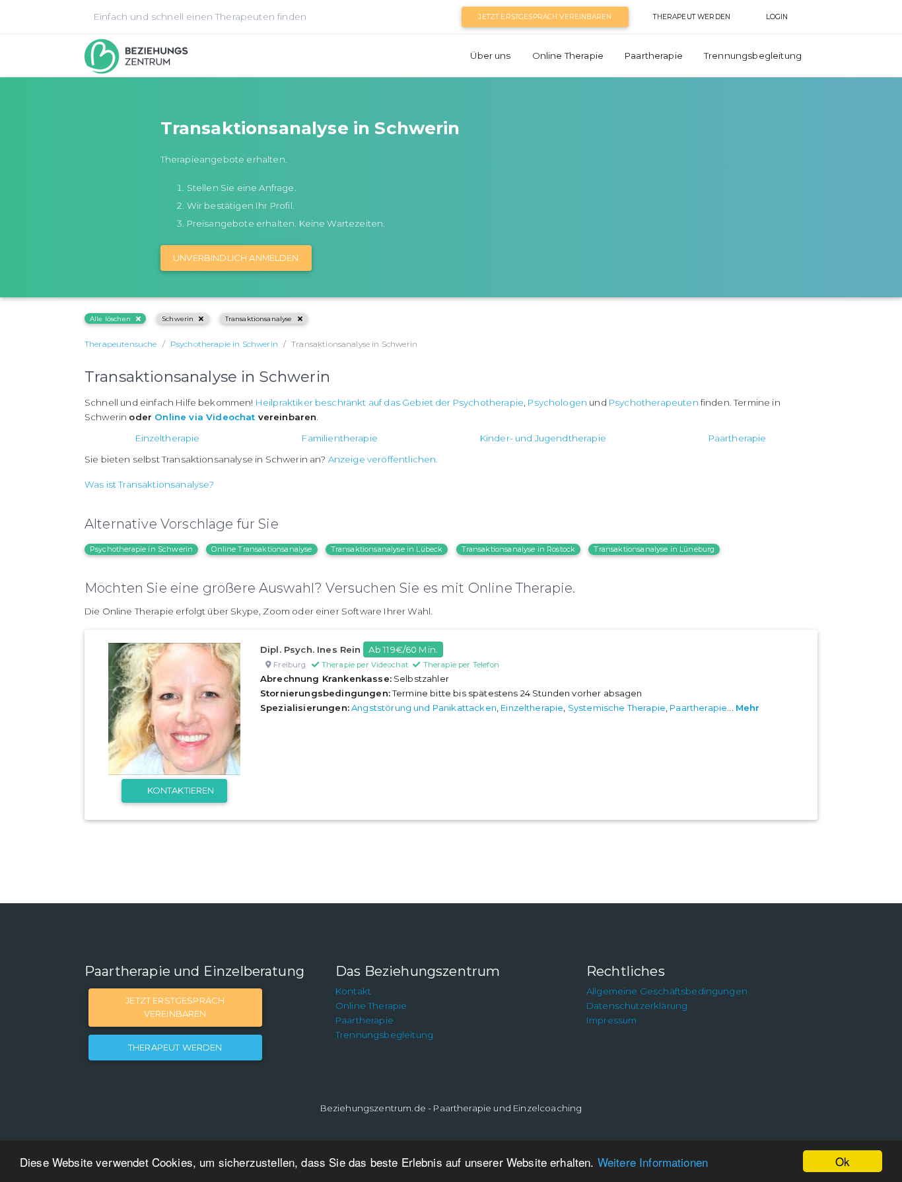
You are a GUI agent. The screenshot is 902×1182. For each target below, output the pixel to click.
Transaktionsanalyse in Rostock (519, 549)
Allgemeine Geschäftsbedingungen (666, 991)
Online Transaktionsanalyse (261, 549)
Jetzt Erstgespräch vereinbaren (544, 17)
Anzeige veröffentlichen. (383, 459)
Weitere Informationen (653, 1162)
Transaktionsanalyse (259, 318)
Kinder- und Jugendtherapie (543, 438)
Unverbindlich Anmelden (236, 257)
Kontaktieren (181, 790)
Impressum (611, 1020)
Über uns (490, 55)
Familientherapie (340, 438)
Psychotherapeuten (654, 402)
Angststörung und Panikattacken (424, 707)
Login (777, 17)
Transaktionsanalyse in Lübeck (387, 549)
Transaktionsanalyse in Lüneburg (654, 549)
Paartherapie (654, 55)
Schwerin (177, 318)
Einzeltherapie (167, 438)
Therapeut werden (691, 17)
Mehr (748, 707)
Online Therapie (568, 55)
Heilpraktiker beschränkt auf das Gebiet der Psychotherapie (390, 402)
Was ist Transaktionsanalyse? (149, 484)
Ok (842, 1161)
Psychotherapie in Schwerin (141, 549)
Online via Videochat (205, 417)
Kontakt (353, 991)
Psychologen (557, 402)
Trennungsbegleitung (753, 55)
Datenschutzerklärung (636, 1005)
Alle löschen (110, 318)
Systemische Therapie (617, 707)
